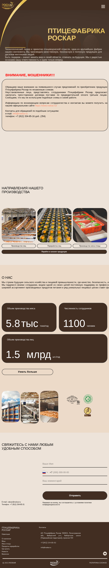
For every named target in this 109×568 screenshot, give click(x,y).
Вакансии (5, 554)
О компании (6, 539)
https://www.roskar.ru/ (46, 105)
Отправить (75, 495)
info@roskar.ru (20, 113)
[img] (8, 5)
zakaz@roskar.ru (14, 502)
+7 (11, 504)
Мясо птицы (6, 544)
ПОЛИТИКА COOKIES (98, 563)
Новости (5, 551)
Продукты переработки (10, 546)
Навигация (6, 534)
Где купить (6, 549)
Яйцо (3, 541)
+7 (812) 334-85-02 (48, 543)
